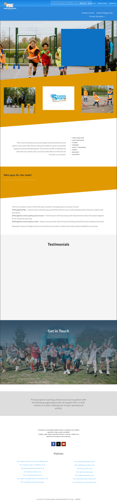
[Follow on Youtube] (63, 444)
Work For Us (92, 3)
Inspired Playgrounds (104, 13)
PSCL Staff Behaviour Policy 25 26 (84, 465)
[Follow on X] (58, 444)
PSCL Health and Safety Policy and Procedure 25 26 (32, 478)
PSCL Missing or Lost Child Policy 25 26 (84, 482)
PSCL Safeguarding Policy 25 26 (84, 475)
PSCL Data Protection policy (84, 472)
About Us (83, 3)
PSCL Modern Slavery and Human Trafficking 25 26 (32, 461)
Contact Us (112, 3)
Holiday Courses (88, 13)
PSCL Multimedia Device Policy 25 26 (84, 479)
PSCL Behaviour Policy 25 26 (32, 472)
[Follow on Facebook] (53, 444)
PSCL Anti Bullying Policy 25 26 (32, 475)
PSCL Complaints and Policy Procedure (32, 482)
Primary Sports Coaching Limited (56, 499)
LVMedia (77, 499)
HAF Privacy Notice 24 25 (84, 468)
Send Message (82, 367)
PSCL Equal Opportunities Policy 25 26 (32, 468)
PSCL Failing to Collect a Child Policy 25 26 (32, 465)
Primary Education (96, 16)
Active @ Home (102, 3)
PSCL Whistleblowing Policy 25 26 (84, 461)
